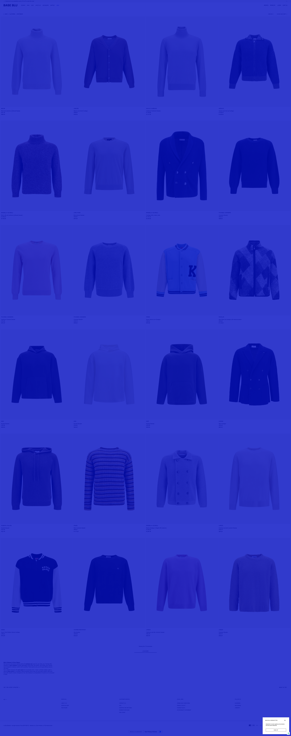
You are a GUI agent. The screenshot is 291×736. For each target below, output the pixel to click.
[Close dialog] (285, 720)
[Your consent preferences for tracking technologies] (288, 733)
